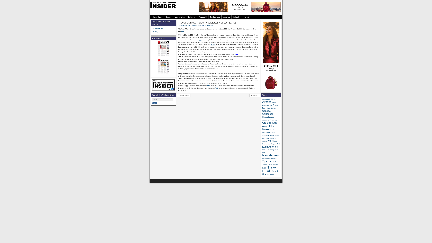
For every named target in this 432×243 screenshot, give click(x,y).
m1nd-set (268, 150)
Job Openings (215, 17)
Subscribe (236, 17)
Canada (168, 17)
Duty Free (268, 127)
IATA (275, 141)
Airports (266, 101)
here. (236, 54)
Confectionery (268, 117)
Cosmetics (273, 120)
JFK (278, 144)
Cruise (266, 122)
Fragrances (273, 138)
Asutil (274, 102)
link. (182, 31)
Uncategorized (208, 25)
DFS (275, 123)
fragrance (265, 138)
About (247, 17)
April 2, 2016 (197, 25)
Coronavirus (265, 120)
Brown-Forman (271, 108)
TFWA (273, 162)
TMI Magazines (157, 32)
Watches (272, 174)
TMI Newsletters (157, 28)
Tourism (264, 164)
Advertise (226, 17)
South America (272, 158)
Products (202, 17)
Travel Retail (269, 169)
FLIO (216, 88)
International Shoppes (269, 144)
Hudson (264, 141)
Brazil (264, 108)
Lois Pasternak (185, 25)
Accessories (267, 99)
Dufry (264, 126)
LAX (263, 150)
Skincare (265, 158)
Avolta (264, 105)
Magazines (274, 150)
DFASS (213, 45)
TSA (200, 40)
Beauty (275, 105)
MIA (263, 152)
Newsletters (270, 155)
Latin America (179, 17)
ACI (275, 99)
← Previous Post (183, 95)
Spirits (266, 161)
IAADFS (271, 141)
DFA (272, 123)
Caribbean (191, 17)
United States (157, 17)
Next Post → (255, 95)
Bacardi (269, 105)
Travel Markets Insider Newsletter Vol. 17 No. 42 (207, 22)
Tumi (208, 86)
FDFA (277, 135)
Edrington (271, 135)
